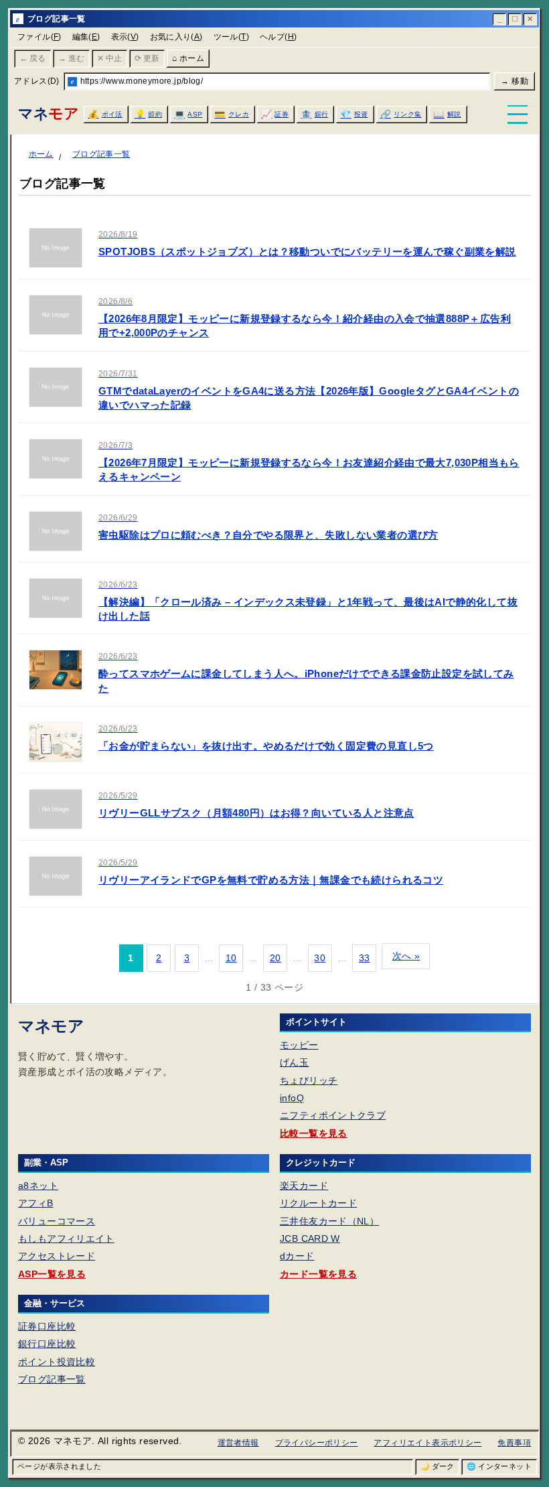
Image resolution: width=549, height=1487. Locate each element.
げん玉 (294, 1062)
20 (275, 957)
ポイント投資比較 (56, 1361)
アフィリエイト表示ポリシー (427, 1443)
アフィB (36, 1203)
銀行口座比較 (47, 1343)
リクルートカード (318, 1203)
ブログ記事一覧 (52, 1379)
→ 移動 (514, 81)
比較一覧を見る (313, 1133)
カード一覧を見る (318, 1274)
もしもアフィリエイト (66, 1238)
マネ (48, 113)
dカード (297, 1256)
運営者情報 (238, 1443)
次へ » (406, 955)
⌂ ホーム (188, 58)
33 (364, 957)
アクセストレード (56, 1256)
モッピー (299, 1045)
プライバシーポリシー (316, 1443)
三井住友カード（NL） (329, 1221)
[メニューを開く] (517, 114)
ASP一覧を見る (52, 1274)
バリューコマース (56, 1221)
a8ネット (38, 1185)
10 (231, 957)
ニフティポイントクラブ (333, 1115)
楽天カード (304, 1185)
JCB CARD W (310, 1238)
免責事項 (514, 1443)
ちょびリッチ (308, 1080)
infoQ (292, 1097)
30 (319, 957)
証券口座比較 (47, 1326)
